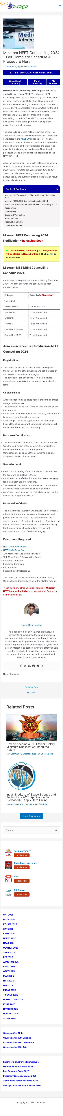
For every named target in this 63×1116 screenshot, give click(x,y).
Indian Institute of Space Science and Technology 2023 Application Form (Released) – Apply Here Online (31, 797)
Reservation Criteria (14, 222)
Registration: (10, 208)
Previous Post (31, 687)
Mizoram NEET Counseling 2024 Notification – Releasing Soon (30, 196)
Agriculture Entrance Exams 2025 (20, 1080)
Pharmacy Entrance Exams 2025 (20, 1076)
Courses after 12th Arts (15, 1047)
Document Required (13, 225)
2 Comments (9, 66)
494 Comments (13, 754)
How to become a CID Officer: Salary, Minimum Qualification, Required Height (31, 746)
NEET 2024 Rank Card (14, 550)
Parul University (37, 82)
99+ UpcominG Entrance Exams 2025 (22, 1085)
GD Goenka (53, 82)
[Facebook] (20, 666)
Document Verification (15, 215)
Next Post (31, 693)
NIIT (16, 876)
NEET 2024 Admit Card (14, 546)
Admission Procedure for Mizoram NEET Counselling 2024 (31, 205)
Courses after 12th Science (17, 1038)
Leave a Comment (14, 804)
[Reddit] (38, 666)
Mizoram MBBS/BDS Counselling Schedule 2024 (26, 201)
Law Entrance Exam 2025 (16, 1071)
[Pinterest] (33, 666)
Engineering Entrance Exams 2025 (21, 1062)
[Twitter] (25, 666)
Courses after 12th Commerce (18, 1042)
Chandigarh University (15, 82)
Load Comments (31, 816)
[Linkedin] (29, 666)
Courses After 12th (13, 1033)
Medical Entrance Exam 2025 (18, 1066)
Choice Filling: (11, 211)
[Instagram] (42, 666)
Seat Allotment (11, 218)
